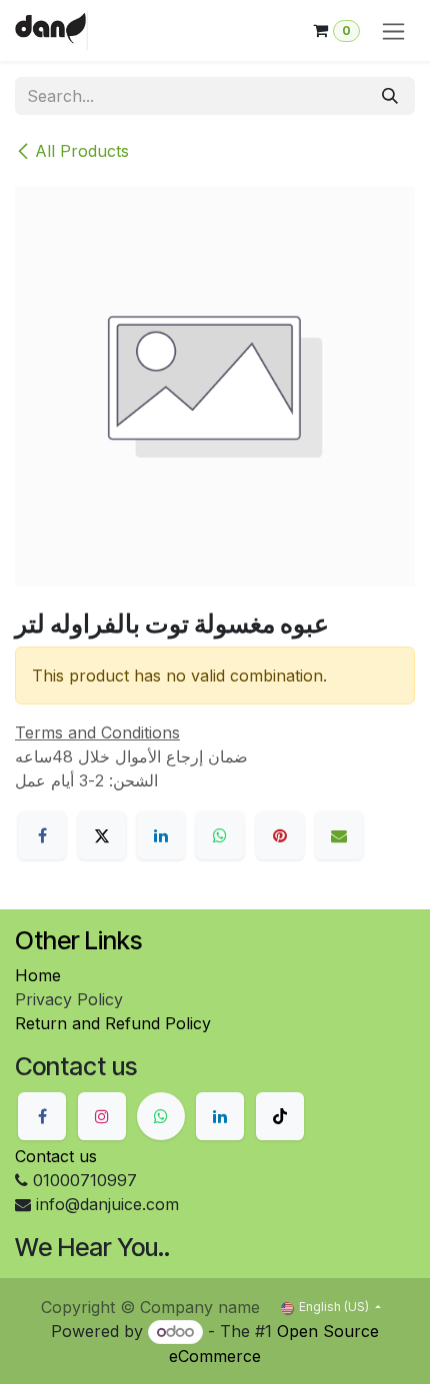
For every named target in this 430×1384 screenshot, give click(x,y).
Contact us (56, 1156)
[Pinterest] (280, 835)
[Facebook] (42, 835)
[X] (102, 835)
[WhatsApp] (220, 835)
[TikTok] (280, 1116)
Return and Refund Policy (113, 1023)
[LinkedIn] (161, 835)
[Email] (339, 835)
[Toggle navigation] (393, 30)
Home (38, 975)
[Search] (390, 96)
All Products (82, 151)
